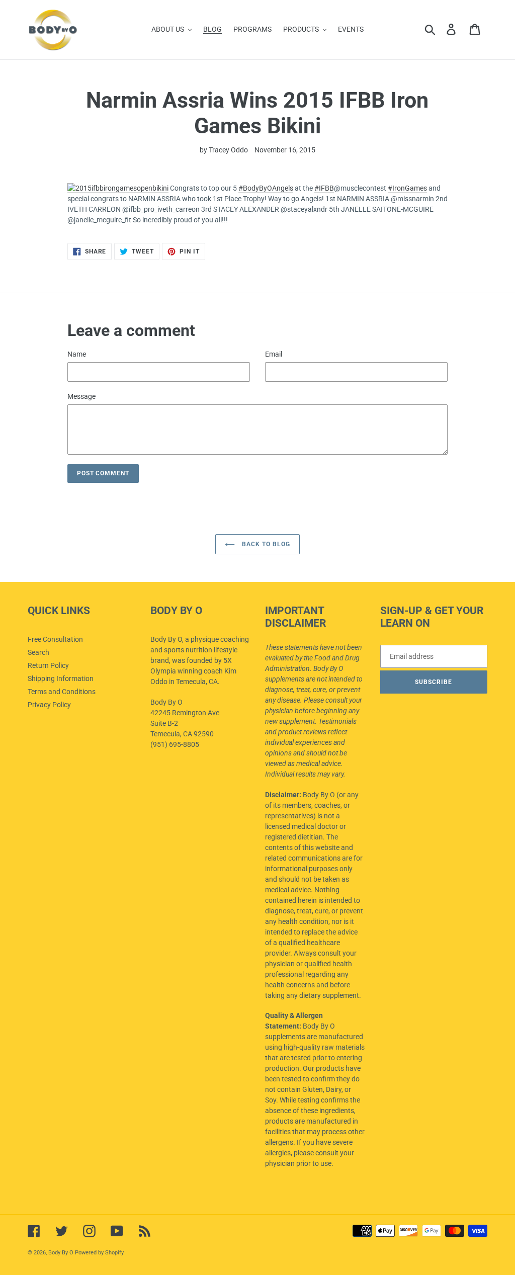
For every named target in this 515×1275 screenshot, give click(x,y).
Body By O (60, 1252)
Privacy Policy (49, 705)
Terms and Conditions (62, 692)
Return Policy (48, 665)
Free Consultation (55, 639)
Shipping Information (61, 678)
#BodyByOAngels (265, 188)
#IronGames (407, 188)
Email (273, 354)
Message (81, 396)
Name (76, 354)
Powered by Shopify (99, 1252)
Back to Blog (265, 544)
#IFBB (324, 188)
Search (38, 652)
